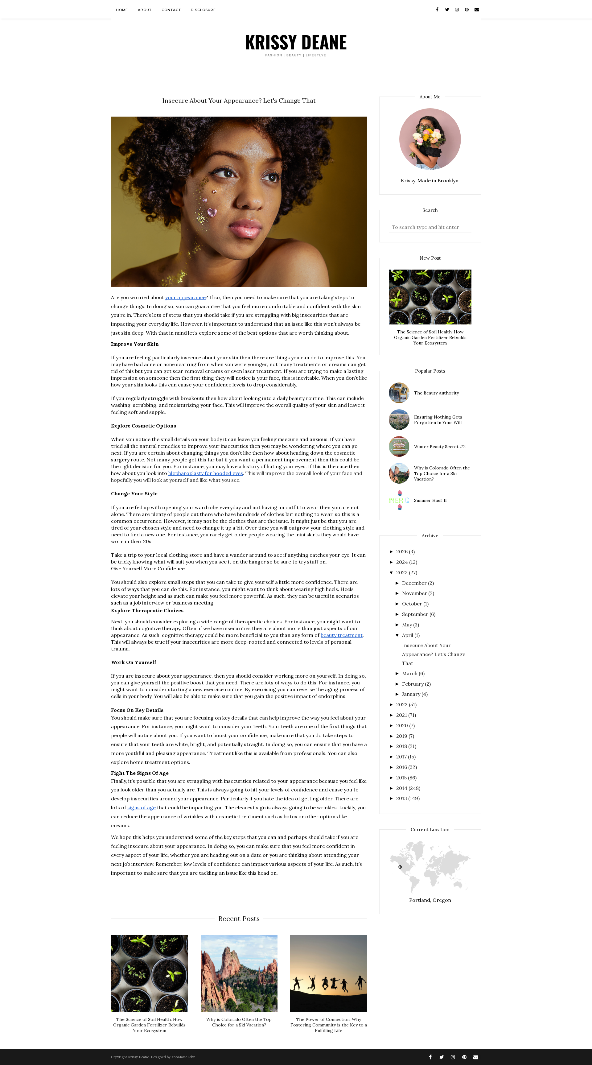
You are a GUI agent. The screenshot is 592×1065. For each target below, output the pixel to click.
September (416, 614)
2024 (402, 562)
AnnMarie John (183, 1057)
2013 (402, 798)
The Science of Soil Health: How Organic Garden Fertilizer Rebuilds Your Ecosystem (430, 337)
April (408, 635)
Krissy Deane (138, 1057)
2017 (402, 756)
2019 (402, 736)
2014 (402, 788)
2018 (402, 746)
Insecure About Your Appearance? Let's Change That (433, 654)
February (413, 684)
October (412, 604)
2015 (402, 777)
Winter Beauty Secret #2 (440, 446)
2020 (402, 725)
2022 (402, 704)
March (410, 673)
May (407, 624)
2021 (402, 715)
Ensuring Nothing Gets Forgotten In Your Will (438, 419)
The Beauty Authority (436, 393)
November (415, 593)
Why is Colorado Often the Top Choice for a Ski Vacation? (442, 473)
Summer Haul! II (430, 500)
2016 (402, 767)
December (415, 583)
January (411, 694)
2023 (402, 572)
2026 (402, 551)
